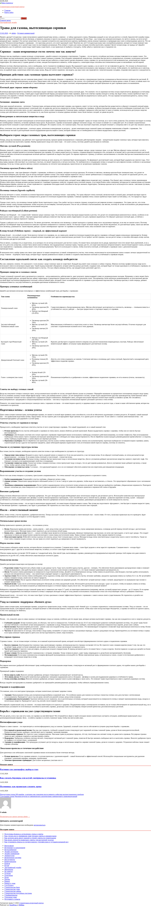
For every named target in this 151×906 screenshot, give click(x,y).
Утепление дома (10, 897)
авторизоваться (39, 825)
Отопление (8, 875)
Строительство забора (12, 891)
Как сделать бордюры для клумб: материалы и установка (28, 778)
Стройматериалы (10, 895)
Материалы (8, 869)
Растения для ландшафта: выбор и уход (19, 769)
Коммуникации (10, 861)
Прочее (7, 879)
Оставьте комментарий (25, 33)
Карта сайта (8, 12)
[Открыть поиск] (1, 16)
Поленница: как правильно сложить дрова (20, 786)
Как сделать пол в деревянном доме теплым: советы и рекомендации (30, 836)
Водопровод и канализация (14, 848)
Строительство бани (12, 887)
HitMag (21, 905)
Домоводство (9, 856)
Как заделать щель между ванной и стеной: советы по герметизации (30, 838)
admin (13, 33)
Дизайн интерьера (11, 852)
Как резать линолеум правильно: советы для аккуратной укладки (29, 840)
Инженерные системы (12, 858)
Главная (7, 10)
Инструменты (9, 859)
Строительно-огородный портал (12, 7)
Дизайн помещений (11, 854)
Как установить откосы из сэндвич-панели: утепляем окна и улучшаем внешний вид (36, 842)
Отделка (7, 873)
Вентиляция (9, 846)
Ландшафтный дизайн (8, 22)
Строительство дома (12, 889)
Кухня (6, 865)
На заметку (8, 871)
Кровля (7, 863)
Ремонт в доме (9, 883)
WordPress (13, 905)
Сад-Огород (8, 885)
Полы (6, 877)
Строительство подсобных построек (18, 893)
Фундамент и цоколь (12, 899)
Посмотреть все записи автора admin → (15, 817)
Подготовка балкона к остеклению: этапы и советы (23, 834)
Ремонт (7, 881)
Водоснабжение (10, 850)
